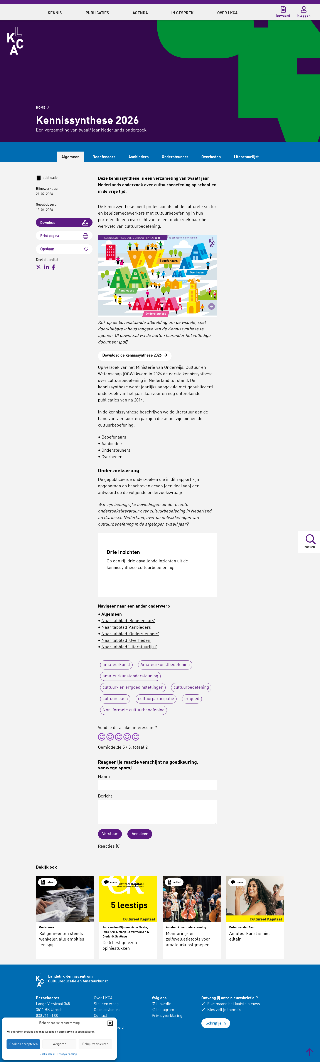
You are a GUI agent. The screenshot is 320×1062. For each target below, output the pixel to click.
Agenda (140, 13)
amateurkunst (116, 665)
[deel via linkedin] (46, 267)
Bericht (105, 796)
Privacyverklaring (67, 1054)
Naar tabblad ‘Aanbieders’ (126, 627)
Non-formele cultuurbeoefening (134, 710)
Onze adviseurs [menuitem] (107, 1010)
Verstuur (110, 834)
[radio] (101, 737)
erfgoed (191, 699)
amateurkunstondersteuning (130, 676)
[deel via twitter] (38, 267)
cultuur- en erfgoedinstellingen (133, 687)
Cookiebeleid (47, 1054)
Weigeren (59, 1044)
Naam (104, 777)
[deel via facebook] (53, 267)
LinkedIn (163, 1004)
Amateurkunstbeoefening (165, 665)
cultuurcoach (115, 699)
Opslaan (47, 249)
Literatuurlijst (246, 157)
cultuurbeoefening (191, 687)
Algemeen (70, 157)
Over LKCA (103, 998)
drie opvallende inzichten (152, 561)
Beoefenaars (104, 157)
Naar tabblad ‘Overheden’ (126, 641)
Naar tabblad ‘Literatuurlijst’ (129, 647)
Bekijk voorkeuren (95, 1044)
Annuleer (140, 834)
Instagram (165, 1010)
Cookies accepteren (23, 1044)
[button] (110, 1023)
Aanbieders (138, 157)
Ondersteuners (175, 157)
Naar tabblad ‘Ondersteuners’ (130, 634)
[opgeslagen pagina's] (283, 9)
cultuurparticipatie (156, 699)
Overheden (211, 157)
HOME (41, 107)
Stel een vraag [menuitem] (106, 1004)
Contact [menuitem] (100, 1016)
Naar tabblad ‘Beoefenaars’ (128, 621)
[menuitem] (54, 12)
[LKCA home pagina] (15, 41)
